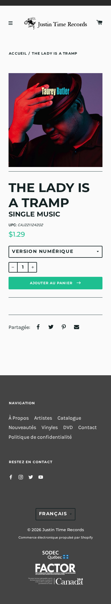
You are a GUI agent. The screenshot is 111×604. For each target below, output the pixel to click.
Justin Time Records (63, 529)
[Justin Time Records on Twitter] (30, 476)
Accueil (18, 53)
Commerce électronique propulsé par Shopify (55, 537)
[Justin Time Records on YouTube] (40, 476)
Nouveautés (22, 427)
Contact (87, 427)
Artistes (43, 418)
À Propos (19, 418)
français (53, 513)
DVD (68, 427)
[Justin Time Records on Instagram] (20, 476)
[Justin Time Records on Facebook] (11, 476)
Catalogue (69, 418)
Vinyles (50, 427)
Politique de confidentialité (40, 437)
